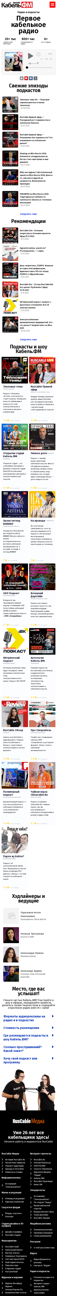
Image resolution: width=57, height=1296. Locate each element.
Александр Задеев (31, 970)
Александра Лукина (32, 953)
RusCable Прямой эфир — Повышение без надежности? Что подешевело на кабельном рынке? (36, 139)
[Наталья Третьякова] (11, 935)
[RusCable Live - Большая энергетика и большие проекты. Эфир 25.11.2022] (10, 235)
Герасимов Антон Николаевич (31, 914)
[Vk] (31, 78)
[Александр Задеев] (11, 974)
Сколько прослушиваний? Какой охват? (22, 1049)
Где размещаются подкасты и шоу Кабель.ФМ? (25, 1037)
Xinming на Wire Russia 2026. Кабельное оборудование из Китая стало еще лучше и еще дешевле (34, 157)
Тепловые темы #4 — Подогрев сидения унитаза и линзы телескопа (34, 103)
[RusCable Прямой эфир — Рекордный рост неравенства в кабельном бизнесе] (10, 122)
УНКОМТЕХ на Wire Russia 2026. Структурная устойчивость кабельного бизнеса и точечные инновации (35, 198)
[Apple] (22, 78)
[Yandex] (35, 78)
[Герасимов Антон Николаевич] (11, 916)
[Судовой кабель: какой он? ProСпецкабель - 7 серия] (10, 253)
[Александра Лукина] (11, 954)
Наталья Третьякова (32, 933)
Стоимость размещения (21, 1028)
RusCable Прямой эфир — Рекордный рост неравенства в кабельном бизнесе (35, 120)
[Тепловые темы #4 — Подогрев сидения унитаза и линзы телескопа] (10, 105)
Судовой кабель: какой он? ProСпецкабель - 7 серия (33, 249)
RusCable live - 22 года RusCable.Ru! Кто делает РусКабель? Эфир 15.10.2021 (36, 287)
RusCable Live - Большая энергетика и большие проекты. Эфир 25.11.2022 (35, 233)
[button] (53, 5)
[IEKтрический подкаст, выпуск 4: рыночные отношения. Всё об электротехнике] (10, 307)
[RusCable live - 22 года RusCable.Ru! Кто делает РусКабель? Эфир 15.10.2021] (10, 289)
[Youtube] (26, 78)
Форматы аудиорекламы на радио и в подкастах (24, 1018)
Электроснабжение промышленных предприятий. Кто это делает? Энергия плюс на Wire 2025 (36, 323)
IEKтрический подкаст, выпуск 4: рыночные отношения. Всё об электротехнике (35, 305)
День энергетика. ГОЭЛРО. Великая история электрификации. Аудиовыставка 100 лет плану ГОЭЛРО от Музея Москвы (36, 270)
